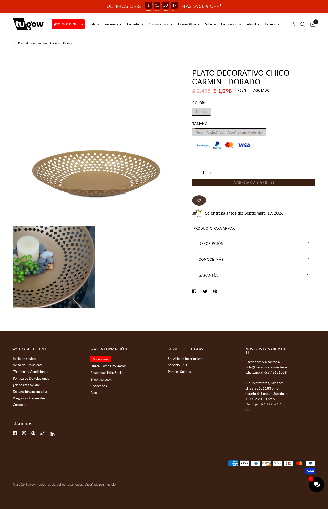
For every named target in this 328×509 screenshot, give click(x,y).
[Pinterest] (33, 433)
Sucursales (101, 359)
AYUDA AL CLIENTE (31, 349)
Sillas (208, 24)
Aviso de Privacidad (27, 365)
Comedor (133, 24)
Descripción (211, 243)
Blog (93, 393)
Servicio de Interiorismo (185, 359)
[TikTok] (42, 433)
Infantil (251, 24)
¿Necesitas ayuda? (26, 385)
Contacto (19, 405)
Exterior (270, 24)
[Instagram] (24, 433)
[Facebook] (15, 433)
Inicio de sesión (24, 359)
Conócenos (98, 386)
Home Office (187, 24)
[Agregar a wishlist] (199, 200)
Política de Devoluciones (31, 378)
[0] (311, 24)
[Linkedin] (53, 434)
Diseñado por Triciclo (100, 484)
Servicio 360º (178, 365)
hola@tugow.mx (257, 367)
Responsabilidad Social (107, 373)
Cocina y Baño (159, 24)
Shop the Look (101, 379)
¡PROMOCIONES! (66, 24)
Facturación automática (30, 392)
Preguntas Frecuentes (29, 398)
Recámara (111, 24)
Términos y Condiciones (30, 372)
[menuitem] (68, 24)
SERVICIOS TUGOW (186, 349)
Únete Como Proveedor (108, 366)
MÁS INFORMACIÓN (108, 349)
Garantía (208, 275)
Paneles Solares (179, 372)
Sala (93, 24)
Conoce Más (211, 259)
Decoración (229, 24)
